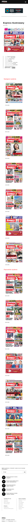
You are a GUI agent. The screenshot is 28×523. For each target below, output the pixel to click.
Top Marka (21, 503)
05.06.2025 (15, 64)
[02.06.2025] (14, 363)
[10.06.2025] (14, 146)
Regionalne (10, 61)
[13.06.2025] (14, 225)
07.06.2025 (14, 63)
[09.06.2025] (14, 119)
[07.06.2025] (14, 93)
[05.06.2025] (14, 283)
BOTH (6, 521)
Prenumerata (6, 503)
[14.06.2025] (14, 252)
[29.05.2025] (14, 443)
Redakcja (6, 499)
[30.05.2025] (14, 416)
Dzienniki (10, 60)
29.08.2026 (15, 62)
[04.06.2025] (14, 310)
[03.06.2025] (14, 336)
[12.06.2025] (14, 199)
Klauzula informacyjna (8, 508)
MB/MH (14, 521)
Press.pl (20, 501)
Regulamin (6, 507)
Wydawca (6, 501)
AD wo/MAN (21, 502)
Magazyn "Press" (22, 499)
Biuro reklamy (7, 502)
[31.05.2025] (14, 389)
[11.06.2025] (14, 172)
